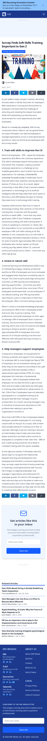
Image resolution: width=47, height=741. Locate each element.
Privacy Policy (31, 685)
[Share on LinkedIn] (6, 93)
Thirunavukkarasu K (9, 593)
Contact (28, 663)
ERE (4, 654)
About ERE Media (32, 654)
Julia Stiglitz (6, 615)
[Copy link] (41, 93)
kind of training (27, 306)
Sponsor (29, 658)
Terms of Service (32, 690)
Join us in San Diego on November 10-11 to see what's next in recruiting (20, 5)
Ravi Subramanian (9, 625)
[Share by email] (32, 93)
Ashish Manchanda (9, 604)
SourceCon (8, 676)
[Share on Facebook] (15, 93)
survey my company (20, 127)
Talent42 (7, 686)
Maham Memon (8, 636)
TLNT (5, 666)
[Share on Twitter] (23, 93)
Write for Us (30, 667)
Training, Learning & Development (13, 52)
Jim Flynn (11, 82)
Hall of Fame (30, 672)
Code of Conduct (32, 695)
